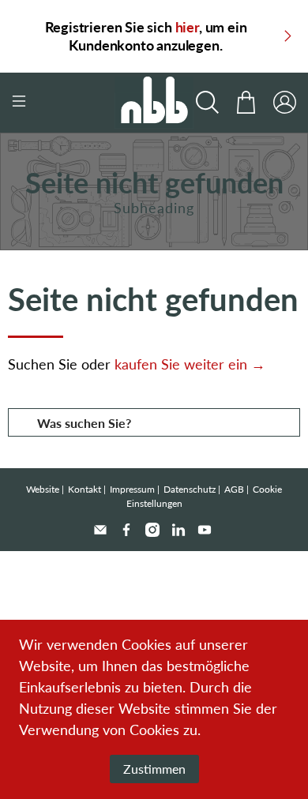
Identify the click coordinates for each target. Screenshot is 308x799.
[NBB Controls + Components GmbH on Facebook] (126, 530)
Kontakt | (87, 489)
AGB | (236, 489)
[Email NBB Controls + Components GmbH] (100, 530)
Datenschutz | (191, 489)
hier (187, 27)
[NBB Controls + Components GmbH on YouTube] (204, 530)
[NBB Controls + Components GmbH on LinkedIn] (178, 530)
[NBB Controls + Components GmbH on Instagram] (152, 530)
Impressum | (135, 489)
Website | (45, 489)
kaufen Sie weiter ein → (190, 364)
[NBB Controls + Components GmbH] (154, 103)
